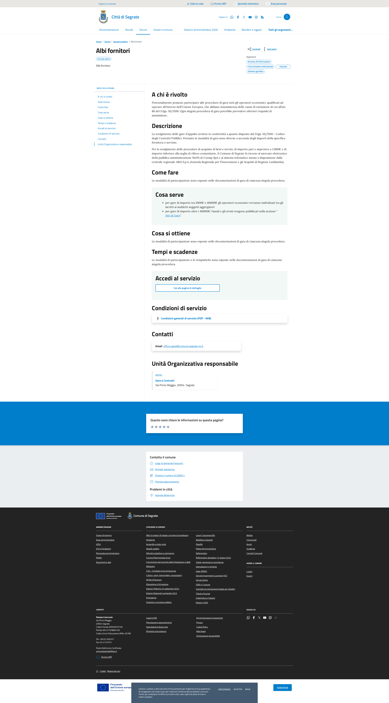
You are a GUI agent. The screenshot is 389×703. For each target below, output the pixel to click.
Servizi (107, 41)
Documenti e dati (103, 562)
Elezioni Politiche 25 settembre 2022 (162, 588)
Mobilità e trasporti (204, 540)
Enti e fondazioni (103, 548)
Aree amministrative (105, 540)
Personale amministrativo (107, 553)
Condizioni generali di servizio (186, 318)
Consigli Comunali (254, 553)
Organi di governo (104, 535)
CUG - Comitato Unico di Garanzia (161, 571)
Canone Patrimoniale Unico (158, 557)
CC (97, 671)
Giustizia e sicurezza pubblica (159, 602)
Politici (99, 557)
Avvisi (249, 544)
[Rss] (275, 618)
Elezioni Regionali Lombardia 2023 (161, 593)
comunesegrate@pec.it (106, 651)
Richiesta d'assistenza (156, 631)
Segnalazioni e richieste (206, 566)
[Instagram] (255, 17)
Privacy (199, 622)
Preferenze (224, 689)
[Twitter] (259, 618)
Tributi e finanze (203, 593)
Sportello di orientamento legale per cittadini (215, 589)
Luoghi (249, 571)
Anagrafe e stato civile (156, 544)
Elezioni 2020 (202, 602)
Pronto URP (106, 657)
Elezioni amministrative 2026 (201, 30)
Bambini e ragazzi (252, 30)
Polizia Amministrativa (206, 548)
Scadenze (250, 548)
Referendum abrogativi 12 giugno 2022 (213, 557)
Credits (103, 671)
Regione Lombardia (107, 3)
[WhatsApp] (248, 618)
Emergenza (151, 597)
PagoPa (199, 544)
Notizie (249, 535)
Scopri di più (282, 687)
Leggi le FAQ (151, 618)
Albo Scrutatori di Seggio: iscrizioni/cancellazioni (167, 535)
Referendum (201, 553)
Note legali (201, 631)
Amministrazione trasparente (209, 618)
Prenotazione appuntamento (159, 622)
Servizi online (202, 580)
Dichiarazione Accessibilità (208, 636)
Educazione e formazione (157, 584)
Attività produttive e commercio (160, 553)
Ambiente (229, 30)
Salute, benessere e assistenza (210, 562)
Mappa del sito (113, 671)
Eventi (249, 576)
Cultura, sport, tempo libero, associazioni (164, 575)
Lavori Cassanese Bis (205, 535)
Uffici (158, 375)
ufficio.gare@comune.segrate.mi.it (183, 346)
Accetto (238, 689)
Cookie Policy (202, 627)
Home (98, 41)
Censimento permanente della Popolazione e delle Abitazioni (168, 564)
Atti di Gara (172, 215)
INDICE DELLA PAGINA (105, 88)
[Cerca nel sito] (287, 17)
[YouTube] (265, 618)
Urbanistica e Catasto (205, 598)
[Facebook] (254, 618)
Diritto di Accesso (154, 579)
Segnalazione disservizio (157, 627)
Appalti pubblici (120, 41)
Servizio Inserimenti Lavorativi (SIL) (211, 575)
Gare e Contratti (164, 380)
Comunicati (251, 540)
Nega (247, 689)
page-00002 (201, 571)
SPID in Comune (203, 584)
